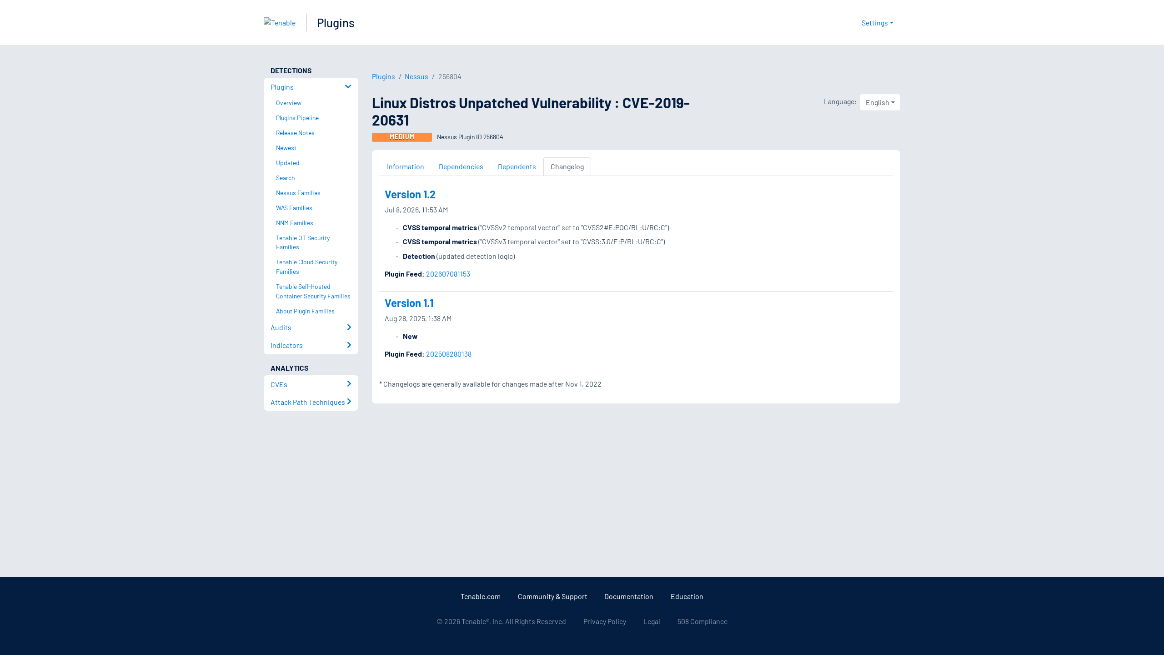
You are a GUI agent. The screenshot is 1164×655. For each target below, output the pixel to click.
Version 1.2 (410, 194)
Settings (875, 22)
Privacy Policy (604, 621)
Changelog (567, 166)
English (877, 102)
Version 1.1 (409, 302)
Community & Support (552, 596)
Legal (651, 621)
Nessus (416, 76)
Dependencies (461, 166)
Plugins (336, 22)
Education (687, 596)
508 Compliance (702, 621)
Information (405, 166)
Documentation (628, 596)
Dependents (517, 166)
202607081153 (448, 273)
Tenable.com (481, 596)
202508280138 (449, 353)
